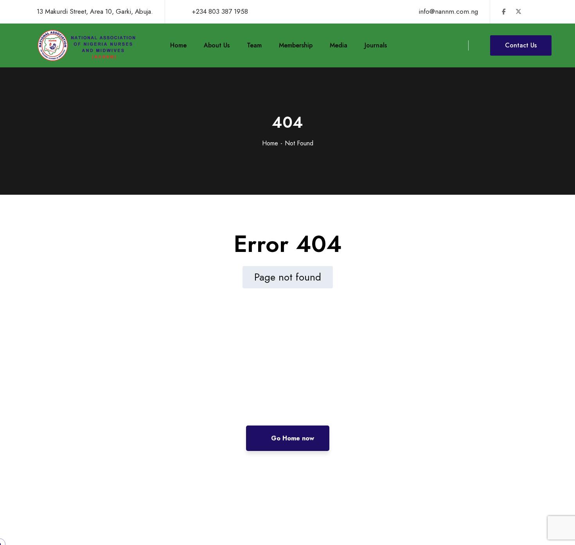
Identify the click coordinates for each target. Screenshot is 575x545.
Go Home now (291, 438)
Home (270, 143)
